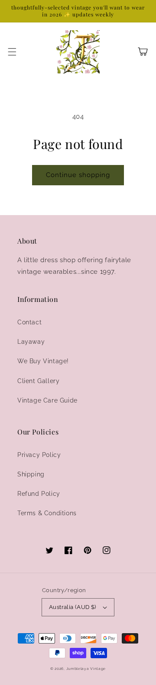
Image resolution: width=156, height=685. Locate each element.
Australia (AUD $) (72, 607)
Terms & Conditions (47, 513)
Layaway (31, 341)
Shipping (31, 474)
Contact (29, 322)
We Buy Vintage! (43, 361)
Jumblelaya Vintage (86, 668)
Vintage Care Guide (47, 400)
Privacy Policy (39, 454)
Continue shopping (78, 175)
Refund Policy (38, 493)
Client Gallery (38, 380)
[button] (12, 51)
